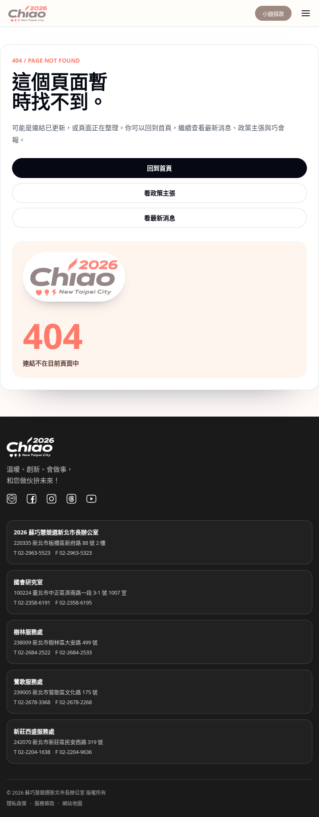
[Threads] (71, 499)
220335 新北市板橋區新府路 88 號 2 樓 (60, 542)
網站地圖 (72, 803)
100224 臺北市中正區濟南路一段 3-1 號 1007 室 (70, 592)
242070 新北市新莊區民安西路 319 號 (58, 742)
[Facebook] (32, 499)
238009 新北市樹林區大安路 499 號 (56, 642)
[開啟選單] (306, 13)
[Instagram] (51, 499)
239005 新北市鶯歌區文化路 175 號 (56, 692)
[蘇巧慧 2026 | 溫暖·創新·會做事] (39, 13)
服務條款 (44, 803)
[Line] (12, 499)
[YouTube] (91, 499)
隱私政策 (17, 803)
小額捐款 (273, 13)
